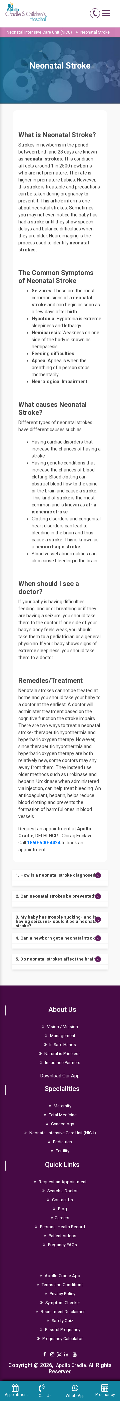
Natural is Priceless (62, 1053)
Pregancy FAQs (62, 1244)
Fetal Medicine (62, 1114)
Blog (62, 1208)
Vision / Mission (62, 1026)
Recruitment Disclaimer (62, 1311)
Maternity (62, 1105)
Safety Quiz (62, 1320)
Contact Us (62, 1199)
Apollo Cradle (71, 1365)
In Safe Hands (62, 1044)
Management (62, 1035)
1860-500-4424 (43, 842)
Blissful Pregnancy (62, 1329)
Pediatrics (62, 1141)
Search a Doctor (62, 1190)
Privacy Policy (62, 1293)
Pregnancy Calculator (62, 1338)
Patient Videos (62, 1235)
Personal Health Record (62, 1226)
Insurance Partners (62, 1062)
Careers (62, 1217)
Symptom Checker (62, 1302)
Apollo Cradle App (62, 1275)
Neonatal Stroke (95, 32)
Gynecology (62, 1123)
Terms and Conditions (62, 1284)
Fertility (62, 1150)
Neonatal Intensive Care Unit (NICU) (39, 32)
